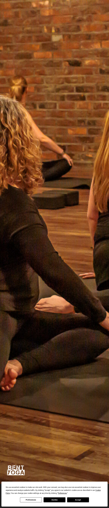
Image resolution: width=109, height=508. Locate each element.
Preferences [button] (62, 493)
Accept (78, 500)
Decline (54, 500)
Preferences (31, 500)
